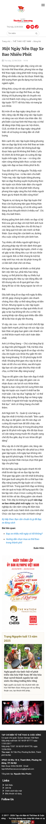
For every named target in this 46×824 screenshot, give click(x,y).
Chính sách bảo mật (13, 791)
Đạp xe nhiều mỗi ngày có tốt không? (24, 533)
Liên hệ (8, 788)
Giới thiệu (9, 785)
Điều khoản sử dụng (13, 793)
